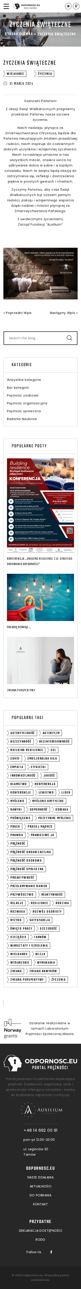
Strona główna (19, 34)
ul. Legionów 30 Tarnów (35, 1152)
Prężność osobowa (22, 395)
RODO (40, 1239)
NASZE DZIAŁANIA (40, 1177)
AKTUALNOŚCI (41, 1186)
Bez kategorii (18, 387)
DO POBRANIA (40, 1195)
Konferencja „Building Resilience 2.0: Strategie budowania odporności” (40, 561)
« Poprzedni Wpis (17, 313)
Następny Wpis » (64, 313)
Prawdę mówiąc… (19, 627)
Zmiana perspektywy (21, 690)
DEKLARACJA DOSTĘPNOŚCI (40, 1230)
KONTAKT (40, 1204)
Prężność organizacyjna (27, 403)
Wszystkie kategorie (24, 380)
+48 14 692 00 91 (40, 1130)
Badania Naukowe (22, 419)
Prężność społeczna (24, 411)
